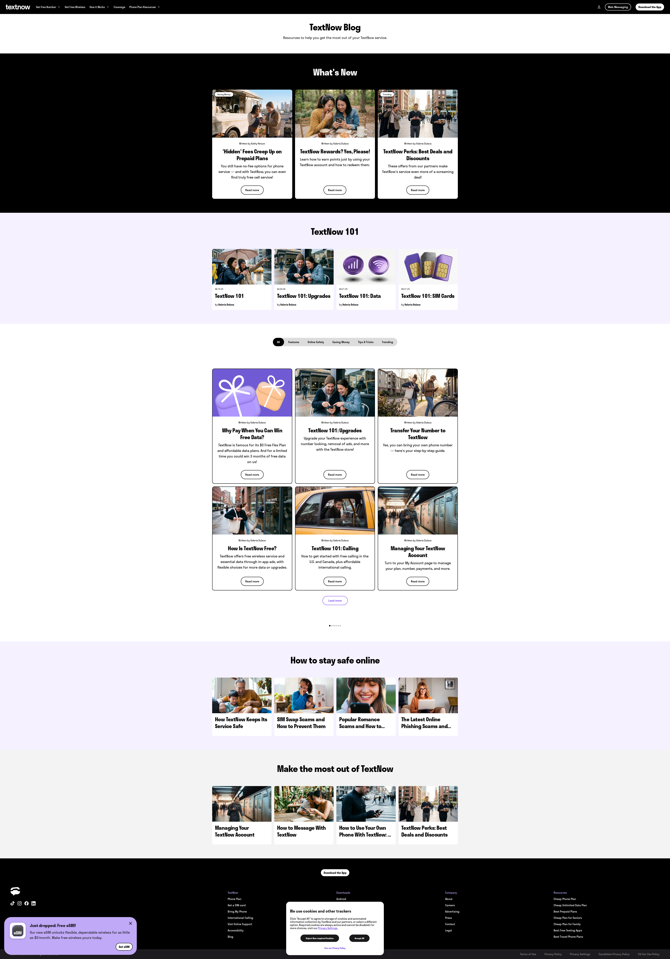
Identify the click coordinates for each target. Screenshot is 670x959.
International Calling (240, 918)
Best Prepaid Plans (565, 911)
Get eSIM (124, 947)
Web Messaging (618, 7)
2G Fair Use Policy (649, 954)
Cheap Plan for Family (567, 924)
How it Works (97, 7)
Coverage (119, 7)
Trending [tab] (387, 342)
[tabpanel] (335, 485)
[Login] (599, 7)
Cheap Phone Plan (565, 899)
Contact (450, 924)
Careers (450, 905)
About (448, 899)
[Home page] (18, 7)
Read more (252, 190)
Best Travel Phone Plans (568, 936)
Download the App (649, 7)
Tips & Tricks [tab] (366, 342)
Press (448, 918)
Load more (335, 600)
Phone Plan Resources (142, 7)
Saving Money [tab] (341, 342)
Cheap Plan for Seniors (568, 918)
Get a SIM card (237, 905)
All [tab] (278, 342)
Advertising (452, 911)
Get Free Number (46, 7)
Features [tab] (293, 342)
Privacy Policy (553, 954)
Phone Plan (234, 899)
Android (341, 899)
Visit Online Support (240, 924)
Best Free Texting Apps (568, 930)
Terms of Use (528, 954)
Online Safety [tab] (316, 342)
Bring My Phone (237, 911)
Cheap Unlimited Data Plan (570, 905)
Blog (230, 936)
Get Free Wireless (75, 7)
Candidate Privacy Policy (614, 954)
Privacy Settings (580, 954)
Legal (448, 930)
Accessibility (236, 930)
